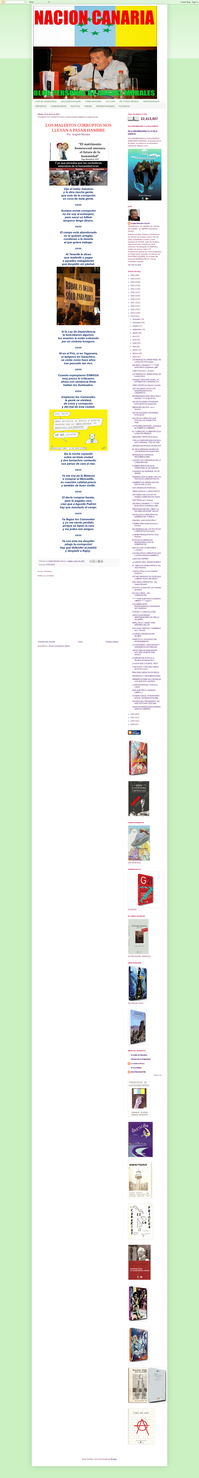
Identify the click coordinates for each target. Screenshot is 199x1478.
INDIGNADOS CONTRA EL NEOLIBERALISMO (143, 456)
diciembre (137, 319)
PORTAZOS (50, 564)
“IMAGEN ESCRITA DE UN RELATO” (146, 446)
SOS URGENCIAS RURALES (144, 488)
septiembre (137, 329)
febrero (136, 353)
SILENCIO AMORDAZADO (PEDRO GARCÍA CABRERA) (146, 708)
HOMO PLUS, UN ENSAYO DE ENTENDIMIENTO (144, 640)
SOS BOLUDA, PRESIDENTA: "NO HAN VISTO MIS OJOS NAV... (146, 702)
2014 (133, 313)
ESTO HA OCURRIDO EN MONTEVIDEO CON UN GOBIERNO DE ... (143, 542)
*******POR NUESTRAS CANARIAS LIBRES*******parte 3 (146, 600)
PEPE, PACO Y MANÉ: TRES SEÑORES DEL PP (143, 624)
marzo (135, 350)
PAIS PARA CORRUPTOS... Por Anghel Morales (144, 583)
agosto (135, 333)
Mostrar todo (157, 1075)
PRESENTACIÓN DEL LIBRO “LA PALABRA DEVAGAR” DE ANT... (146, 510)
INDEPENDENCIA (151, 101)
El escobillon (136, 1068)
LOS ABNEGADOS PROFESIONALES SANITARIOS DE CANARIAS (146, 606)
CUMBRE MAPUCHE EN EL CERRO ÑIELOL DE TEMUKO (145, 467)
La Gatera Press (138, 1064)
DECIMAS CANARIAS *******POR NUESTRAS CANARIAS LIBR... (145, 366)
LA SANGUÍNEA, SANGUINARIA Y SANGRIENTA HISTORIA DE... (146, 646)
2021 (133, 289)
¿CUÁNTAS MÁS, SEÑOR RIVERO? (146, 562)
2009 (133, 724)
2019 (133, 296)
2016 (133, 306)
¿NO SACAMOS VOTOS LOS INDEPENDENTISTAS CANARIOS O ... (143, 391)
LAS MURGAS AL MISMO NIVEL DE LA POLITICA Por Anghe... (146, 361)
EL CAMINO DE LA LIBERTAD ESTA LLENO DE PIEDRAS (146, 432)
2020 (133, 292)
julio (134, 336)
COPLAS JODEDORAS (46, 101)
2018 (133, 299)
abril (135, 347)
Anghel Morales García (140, 223)
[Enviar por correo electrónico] (90, 561)
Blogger (114, 1459)
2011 (133, 718)
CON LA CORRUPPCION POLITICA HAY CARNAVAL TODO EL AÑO (146, 441)
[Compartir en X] (96, 561)
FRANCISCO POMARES (141, 1059)
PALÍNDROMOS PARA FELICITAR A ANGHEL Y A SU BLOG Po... (146, 397)
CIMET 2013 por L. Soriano (143, 371)
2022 (133, 286)
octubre (136, 326)
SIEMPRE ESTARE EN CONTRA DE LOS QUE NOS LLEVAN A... (146, 680)
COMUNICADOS (58, 106)
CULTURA (110, 101)
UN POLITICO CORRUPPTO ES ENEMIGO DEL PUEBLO (145, 516)
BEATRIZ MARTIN (138, 1072)
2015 (133, 310)
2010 (133, 721)
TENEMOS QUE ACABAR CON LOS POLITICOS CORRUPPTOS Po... (146, 478)
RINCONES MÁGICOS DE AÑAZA (145, 672)
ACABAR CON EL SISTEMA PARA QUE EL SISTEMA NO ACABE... (145, 697)
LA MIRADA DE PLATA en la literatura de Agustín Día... (143, 659)
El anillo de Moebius (139, 1055)
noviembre (137, 323)
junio (135, 340)
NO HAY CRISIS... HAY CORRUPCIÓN (141, 594)
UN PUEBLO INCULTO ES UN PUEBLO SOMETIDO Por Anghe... (146, 496)
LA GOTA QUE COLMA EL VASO (145, 664)
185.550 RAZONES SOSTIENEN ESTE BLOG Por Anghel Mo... (145, 403)
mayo (135, 343)
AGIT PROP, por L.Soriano (142, 500)
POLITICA (75, 106)
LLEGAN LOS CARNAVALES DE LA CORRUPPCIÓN (146, 461)
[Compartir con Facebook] (99, 561)
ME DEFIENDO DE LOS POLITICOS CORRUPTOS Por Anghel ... (146, 530)
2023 (133, 282)
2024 (133, 279)
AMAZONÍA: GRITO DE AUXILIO (145, 437)
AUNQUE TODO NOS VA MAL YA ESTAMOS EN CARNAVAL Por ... (146, 381)
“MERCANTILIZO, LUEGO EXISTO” (146, 491)
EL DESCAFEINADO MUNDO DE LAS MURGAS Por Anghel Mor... (146, 450)
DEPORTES (40, 106)
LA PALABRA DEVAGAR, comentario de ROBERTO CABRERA (146, 427)
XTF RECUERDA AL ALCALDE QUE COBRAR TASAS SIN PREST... (146, 578)
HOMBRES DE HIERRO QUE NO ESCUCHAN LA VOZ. (145, 483)
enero (135, 357)
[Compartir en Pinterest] (101, 561)
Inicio (80, 642)
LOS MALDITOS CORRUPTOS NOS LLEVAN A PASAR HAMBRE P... (146, 554)
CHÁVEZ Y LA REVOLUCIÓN (144, 612)
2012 (133, 714)
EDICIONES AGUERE (71, 101)
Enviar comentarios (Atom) (59, 646)
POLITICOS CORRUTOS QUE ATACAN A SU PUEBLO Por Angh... (144, 420)
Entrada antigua (112, 642)
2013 (133, 316)
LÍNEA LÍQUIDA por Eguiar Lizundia (146, 385)
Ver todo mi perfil (134, 265)
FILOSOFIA (124, 106)
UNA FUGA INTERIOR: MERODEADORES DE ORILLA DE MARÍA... (145, 617)
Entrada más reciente (46, 642)
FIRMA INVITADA (93, 101)
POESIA (88, 106)
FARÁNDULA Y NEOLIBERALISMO (146, 676)
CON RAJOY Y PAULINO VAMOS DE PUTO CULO (145, 668)
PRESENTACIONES (105, 106)
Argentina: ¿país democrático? (144, 520)
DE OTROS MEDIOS (129, 101)
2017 (133, 303)
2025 (133, 275)
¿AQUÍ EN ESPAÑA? (140, 559)
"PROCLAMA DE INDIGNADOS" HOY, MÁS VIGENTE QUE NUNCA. (145, 652)
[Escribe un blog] (93, 561)
